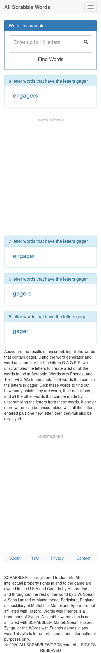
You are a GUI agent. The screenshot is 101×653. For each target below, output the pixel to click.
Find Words (50, 59)
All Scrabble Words (27, 7)
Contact (83, 558)
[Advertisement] (50, 176)
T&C (35, 558)
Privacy (57, 558)
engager (24, 255)
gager (20, 330)
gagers (22, 293)
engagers (25, 95)
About (15, 558)
